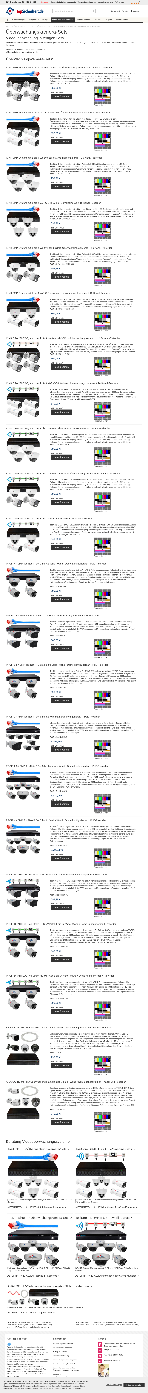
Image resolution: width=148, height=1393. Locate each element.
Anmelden (125, 11)
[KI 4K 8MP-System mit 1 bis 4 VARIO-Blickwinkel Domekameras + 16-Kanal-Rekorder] (27, 221)
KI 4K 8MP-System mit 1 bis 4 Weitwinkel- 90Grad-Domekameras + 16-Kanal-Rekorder (54, 157)
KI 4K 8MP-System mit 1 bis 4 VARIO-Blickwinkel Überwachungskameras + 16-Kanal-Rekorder (58, 112)
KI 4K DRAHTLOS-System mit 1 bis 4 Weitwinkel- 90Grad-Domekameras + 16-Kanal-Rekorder (58, 428)
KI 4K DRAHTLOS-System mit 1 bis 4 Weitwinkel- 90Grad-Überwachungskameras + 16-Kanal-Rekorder (63, 338)
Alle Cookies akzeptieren (134, 1385)
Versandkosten (67, 1344)
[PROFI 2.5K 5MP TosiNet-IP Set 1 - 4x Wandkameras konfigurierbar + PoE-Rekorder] (27, 634)
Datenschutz (66, 1388)
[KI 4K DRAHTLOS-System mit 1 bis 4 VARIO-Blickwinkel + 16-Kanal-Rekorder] (27, 537)
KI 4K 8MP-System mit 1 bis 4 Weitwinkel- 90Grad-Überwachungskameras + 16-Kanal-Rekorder (59, 67)
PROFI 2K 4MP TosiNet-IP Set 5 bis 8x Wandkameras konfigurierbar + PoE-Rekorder (53, 716)
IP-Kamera (57, 1374)
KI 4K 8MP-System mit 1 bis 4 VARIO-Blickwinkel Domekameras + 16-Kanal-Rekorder (53, 203)
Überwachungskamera (15, 1359)
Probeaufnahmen (101, 105)
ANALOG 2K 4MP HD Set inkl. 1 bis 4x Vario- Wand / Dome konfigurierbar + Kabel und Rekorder (59, 1027)
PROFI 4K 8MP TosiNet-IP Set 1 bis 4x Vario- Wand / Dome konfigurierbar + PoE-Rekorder (56, 563)
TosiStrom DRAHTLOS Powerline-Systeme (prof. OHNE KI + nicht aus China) (107, 1325)
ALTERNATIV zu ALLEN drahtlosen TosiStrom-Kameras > (107, 1275)
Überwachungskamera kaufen (64, 1368)
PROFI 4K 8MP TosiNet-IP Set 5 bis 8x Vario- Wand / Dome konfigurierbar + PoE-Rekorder (56, 820)
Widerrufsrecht (58, 1348)
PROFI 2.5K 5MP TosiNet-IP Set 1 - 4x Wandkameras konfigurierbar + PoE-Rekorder (52, 615)
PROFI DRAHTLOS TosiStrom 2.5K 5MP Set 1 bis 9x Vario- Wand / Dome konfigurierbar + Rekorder (61, 924)
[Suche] (93, 11)
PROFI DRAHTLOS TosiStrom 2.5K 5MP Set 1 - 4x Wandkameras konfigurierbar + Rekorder (57, 874)
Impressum (57, 1344)
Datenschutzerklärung (61, 1356)
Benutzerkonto (115, 11)
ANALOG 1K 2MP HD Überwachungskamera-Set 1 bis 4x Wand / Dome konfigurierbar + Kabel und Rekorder (66, 1081)
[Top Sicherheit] (25, 11)
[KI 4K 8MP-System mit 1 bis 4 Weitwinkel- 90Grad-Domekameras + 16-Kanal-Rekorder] (27, 176)
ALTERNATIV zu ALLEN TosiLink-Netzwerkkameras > (36, 1207)
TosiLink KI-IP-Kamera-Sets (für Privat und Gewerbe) (29, 1322)
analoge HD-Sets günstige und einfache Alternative (28, 1327)
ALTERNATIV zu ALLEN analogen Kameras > (32, 1312)
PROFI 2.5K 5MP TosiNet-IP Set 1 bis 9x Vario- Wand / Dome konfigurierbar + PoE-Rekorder (57, 664)
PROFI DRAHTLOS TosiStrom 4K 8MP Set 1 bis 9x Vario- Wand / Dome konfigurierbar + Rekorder (60, 975)
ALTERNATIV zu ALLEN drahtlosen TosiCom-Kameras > (106, 1207)
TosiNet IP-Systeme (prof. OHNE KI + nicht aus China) (29, 1325)
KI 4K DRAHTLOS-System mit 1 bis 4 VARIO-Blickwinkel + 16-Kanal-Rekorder (49, 518)
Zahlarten (68, 1348)
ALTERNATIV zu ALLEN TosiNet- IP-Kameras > (33, 1275)
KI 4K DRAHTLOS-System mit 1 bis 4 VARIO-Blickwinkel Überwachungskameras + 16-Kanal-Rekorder (62, 383)
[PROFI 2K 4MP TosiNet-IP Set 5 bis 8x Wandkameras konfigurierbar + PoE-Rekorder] (27, 735)
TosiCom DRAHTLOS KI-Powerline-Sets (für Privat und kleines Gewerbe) (105, 1322)
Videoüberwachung (14, 1369)
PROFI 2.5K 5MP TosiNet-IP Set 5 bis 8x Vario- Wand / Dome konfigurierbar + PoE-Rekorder (57, 766)
